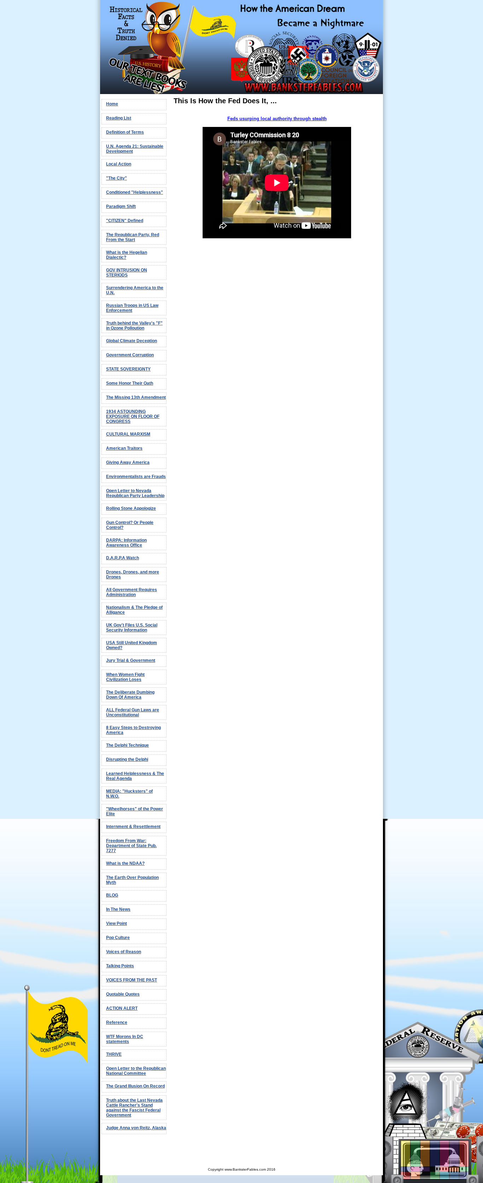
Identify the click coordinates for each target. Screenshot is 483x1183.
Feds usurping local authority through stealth (277, 118)
